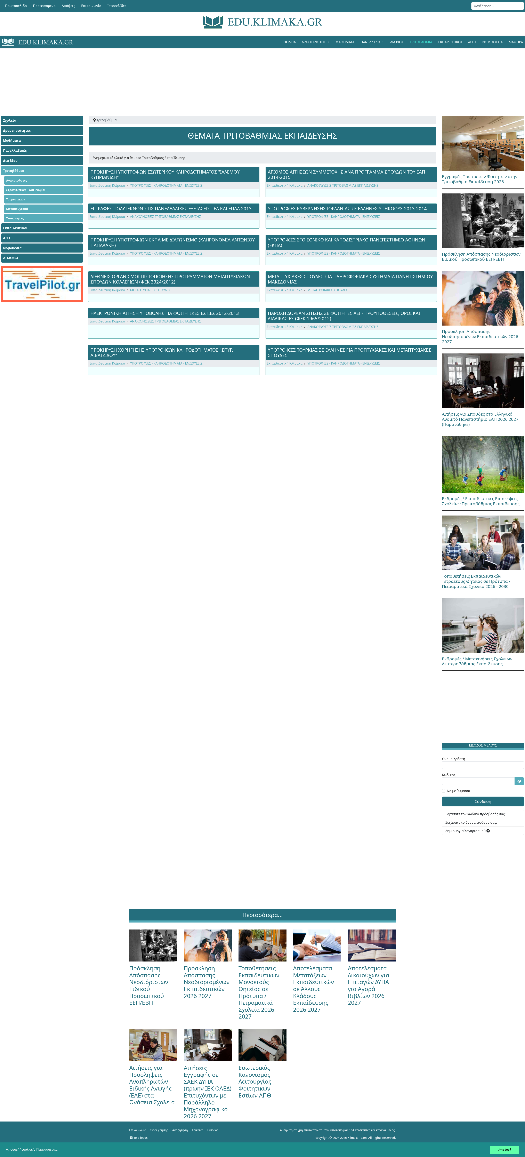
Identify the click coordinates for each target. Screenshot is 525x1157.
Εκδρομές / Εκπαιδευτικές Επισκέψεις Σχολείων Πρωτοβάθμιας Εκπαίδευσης (480, 501)
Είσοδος (212, 1130)
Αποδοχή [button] (504, 1149)
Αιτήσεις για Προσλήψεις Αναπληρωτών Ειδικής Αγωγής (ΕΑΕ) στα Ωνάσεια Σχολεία (152, 1085)
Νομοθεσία (492, 42)
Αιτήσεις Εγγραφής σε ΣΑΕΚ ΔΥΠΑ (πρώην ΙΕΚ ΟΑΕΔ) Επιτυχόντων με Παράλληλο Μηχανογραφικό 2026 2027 (207, 1092)
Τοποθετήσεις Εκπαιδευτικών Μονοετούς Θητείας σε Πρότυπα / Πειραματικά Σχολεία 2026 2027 (259, 992)
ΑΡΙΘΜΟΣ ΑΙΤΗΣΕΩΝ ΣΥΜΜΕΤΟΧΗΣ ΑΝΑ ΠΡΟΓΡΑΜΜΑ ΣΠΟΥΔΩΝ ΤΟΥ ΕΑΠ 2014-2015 (346, 174)
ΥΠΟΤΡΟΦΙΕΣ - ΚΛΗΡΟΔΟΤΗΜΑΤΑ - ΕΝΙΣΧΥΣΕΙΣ (166, 185)
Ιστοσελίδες (116, 5)
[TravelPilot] (42, 284)
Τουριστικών (15, 199)
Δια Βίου (397, 42)
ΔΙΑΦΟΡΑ (10, 258)
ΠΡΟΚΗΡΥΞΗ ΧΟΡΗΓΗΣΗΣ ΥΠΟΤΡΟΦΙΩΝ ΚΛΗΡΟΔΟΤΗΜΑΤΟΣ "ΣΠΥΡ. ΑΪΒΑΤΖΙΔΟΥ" (161, 352)
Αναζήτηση (180, 1130)
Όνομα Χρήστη (453, 759)
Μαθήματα (345, 42)
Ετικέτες (197, 1130)
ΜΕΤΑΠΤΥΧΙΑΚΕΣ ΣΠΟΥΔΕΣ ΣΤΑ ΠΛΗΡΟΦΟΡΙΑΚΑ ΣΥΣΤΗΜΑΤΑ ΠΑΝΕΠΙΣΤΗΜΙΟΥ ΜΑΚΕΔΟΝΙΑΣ (350, 279)
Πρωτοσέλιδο (16, 5)
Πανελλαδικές (372, 42)
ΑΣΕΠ (472, 42)
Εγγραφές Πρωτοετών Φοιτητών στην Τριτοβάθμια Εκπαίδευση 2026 (479, 179)
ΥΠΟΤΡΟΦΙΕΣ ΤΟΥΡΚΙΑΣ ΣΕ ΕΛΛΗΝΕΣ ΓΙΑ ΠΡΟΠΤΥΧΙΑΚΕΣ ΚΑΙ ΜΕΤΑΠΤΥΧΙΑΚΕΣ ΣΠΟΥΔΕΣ (349, 352)
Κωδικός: (449, 775)
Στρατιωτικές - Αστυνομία (25, 190)
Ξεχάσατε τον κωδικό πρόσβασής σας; (475, 814)
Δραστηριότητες (315, 42)
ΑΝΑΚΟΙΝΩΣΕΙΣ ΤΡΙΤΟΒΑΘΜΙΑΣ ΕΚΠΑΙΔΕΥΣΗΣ (342, 185)
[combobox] (497, 6)
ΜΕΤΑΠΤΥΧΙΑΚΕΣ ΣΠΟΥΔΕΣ (150, 290)
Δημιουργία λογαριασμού (465, 831)
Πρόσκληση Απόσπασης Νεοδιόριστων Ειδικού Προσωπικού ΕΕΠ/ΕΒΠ (481, 256)
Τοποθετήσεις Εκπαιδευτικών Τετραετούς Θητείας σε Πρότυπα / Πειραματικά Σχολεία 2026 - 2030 (476, 581)
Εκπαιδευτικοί (450, 42)
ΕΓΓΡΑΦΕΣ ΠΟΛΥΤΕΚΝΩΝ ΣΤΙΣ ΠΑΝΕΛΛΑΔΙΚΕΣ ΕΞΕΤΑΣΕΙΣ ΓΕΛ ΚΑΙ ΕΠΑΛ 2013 (171, 208)
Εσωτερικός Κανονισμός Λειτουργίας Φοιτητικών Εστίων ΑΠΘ (255, 1081)
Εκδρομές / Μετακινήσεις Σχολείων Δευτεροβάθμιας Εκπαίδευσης (477, 661)
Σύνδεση (483, 801)
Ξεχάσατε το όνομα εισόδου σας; (471, 822)
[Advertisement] (253, 77)
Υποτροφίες (15, 218)
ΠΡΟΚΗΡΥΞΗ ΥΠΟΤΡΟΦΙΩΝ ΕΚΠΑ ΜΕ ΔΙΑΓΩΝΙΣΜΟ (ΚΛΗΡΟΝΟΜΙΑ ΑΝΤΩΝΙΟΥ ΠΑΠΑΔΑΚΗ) (172, 242)
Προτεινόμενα (44, 5)
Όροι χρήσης (159, 1130)
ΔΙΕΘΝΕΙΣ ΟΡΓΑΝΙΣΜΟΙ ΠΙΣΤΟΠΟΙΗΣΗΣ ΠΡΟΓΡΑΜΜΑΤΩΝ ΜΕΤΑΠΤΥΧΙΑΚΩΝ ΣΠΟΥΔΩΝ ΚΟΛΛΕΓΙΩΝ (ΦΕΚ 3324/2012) (170, 279)
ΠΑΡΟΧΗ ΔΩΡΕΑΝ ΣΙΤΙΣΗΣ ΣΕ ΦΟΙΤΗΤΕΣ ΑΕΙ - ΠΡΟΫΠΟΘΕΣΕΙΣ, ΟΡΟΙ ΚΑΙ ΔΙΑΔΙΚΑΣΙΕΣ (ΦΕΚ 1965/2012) (344, 315)
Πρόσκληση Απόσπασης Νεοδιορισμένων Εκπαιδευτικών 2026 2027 (480, 336)
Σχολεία (289, 42)
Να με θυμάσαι (458, 791)
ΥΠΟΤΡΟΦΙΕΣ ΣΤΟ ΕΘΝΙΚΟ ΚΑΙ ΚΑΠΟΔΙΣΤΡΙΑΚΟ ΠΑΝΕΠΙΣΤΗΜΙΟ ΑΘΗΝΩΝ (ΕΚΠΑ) (346, 242)
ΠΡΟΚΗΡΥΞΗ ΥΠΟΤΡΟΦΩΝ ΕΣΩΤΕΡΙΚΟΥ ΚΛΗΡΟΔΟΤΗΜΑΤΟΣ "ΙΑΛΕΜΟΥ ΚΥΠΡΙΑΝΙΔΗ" (165, 174)
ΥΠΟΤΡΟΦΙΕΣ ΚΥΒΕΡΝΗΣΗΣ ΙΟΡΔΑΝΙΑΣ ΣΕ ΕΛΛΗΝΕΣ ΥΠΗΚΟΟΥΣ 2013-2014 (347, 208)
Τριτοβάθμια (421, 42)
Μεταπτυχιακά (17, 209)
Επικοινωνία (91, 5)
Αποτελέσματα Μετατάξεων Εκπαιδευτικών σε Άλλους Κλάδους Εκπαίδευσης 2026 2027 (313, 988)
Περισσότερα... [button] (47, 1149)
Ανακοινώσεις (16, 180)
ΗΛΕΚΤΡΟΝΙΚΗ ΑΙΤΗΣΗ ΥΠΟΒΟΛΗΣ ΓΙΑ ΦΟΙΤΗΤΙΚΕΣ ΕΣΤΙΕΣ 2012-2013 (164, 313)
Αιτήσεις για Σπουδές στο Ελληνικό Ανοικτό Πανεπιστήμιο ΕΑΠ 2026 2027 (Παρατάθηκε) (480, 419)
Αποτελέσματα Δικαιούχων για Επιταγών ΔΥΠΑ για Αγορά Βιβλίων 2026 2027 (368, 985)
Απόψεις (68, 5)
